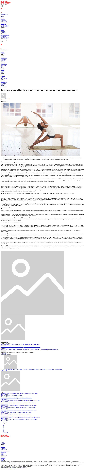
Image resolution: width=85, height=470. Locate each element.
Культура (3, 76)
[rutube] (42, 13)
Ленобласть (3, 59)
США (2, 72)
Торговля (3, 74)
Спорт (2, 340)
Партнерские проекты (6, 354)
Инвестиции (3, 65)
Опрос (2, 67)
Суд (1, 66)
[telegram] (42, 7)
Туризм (2, 61)
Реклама (2, 52)
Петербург (3, 68)
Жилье (2, 79)
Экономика (3, 83)
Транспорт (3, 60)
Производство (4, 64)
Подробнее (3, 345)
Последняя (5, 432)
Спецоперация (4, 86)
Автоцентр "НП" (4, 26)
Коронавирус (4, 82)
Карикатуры (3, 24)
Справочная (3, 20)
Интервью (3, 19)
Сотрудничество (4, 14)
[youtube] (42, 9)
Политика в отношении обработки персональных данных (14, 467)
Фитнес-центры (4, 342)
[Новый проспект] (5, 3)
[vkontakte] (42, 11)
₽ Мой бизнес (4, 21)
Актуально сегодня (5, 22)
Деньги (2, 56)
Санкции (3, 62)
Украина (2, 70)
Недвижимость (4, 58)
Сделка (2, 71)
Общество (3, 84)
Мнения (2, 17)
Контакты (3, 53)
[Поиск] (2, 6)
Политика (3, 80)
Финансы (3, 85)
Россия (2, 73)
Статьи (2, 16)
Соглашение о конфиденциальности (9, 468)
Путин (2, 77)
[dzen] (42, 10)
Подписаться (3, 353)
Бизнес (2, 55)
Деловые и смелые (5, 25)
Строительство (4, 78)
